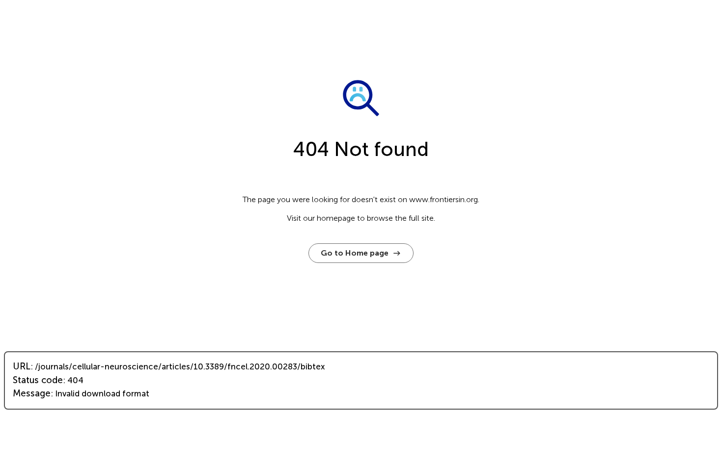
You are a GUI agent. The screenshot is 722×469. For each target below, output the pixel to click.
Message (32, 393)
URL (21, 366)
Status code (38, 380)
